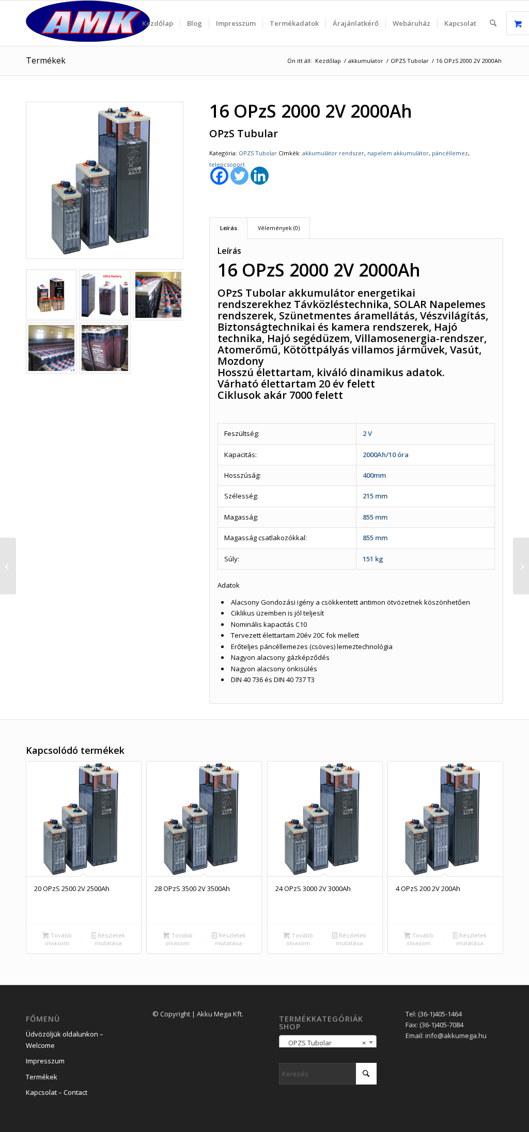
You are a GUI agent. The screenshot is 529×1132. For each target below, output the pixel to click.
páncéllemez (450, 153)
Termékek (46, 60)
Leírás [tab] (228, 228)
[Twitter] (239, 176)
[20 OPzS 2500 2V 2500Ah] (8, 566)
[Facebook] (219, 176)
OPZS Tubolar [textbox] (325, 1042)
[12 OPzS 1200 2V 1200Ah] (521, 566)
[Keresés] (493, 23)
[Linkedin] (260, 176)
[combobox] (328, 1042)
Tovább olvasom (58, 939)
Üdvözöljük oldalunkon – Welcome (64, 1039)
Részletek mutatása (110, 939)
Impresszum (45, 1060)
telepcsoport (227, 164)
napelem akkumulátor (398, 153)
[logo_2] (88, 23)
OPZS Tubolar (258, 153)
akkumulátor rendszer (333, 153)
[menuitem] (157, 23)
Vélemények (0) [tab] (279, 228)
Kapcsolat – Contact (56, 1092)
